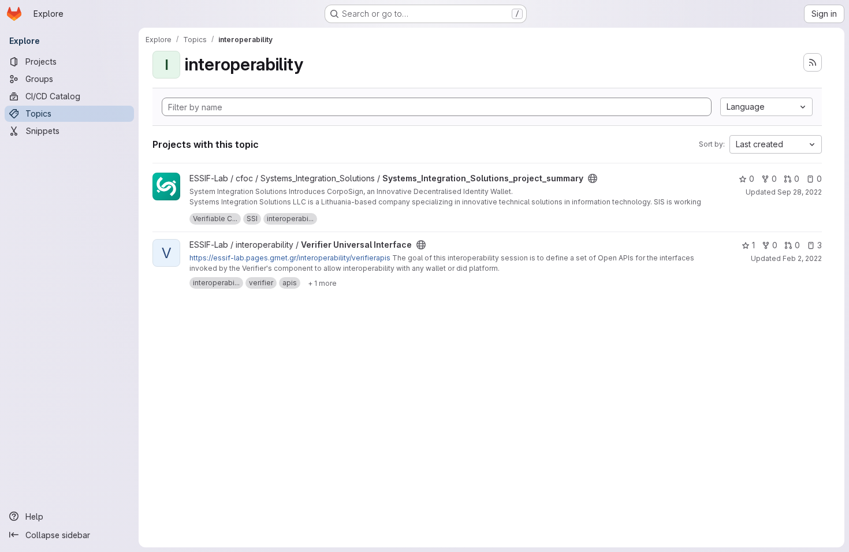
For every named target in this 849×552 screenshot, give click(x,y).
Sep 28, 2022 (799, 192)
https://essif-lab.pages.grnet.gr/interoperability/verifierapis (289, 257)
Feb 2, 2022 (802, 258)
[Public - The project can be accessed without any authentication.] (592, 178)
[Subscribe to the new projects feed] (812, 62)
